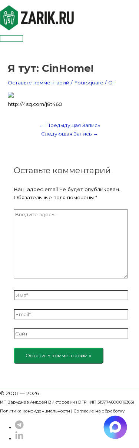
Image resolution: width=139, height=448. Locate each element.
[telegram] (19, 427)
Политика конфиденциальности (35, 411)
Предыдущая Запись (69, 125)
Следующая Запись (69, 134)
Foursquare (88, 83)
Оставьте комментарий (38, 83)
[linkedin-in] (19, 438)
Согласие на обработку (99, 411)
